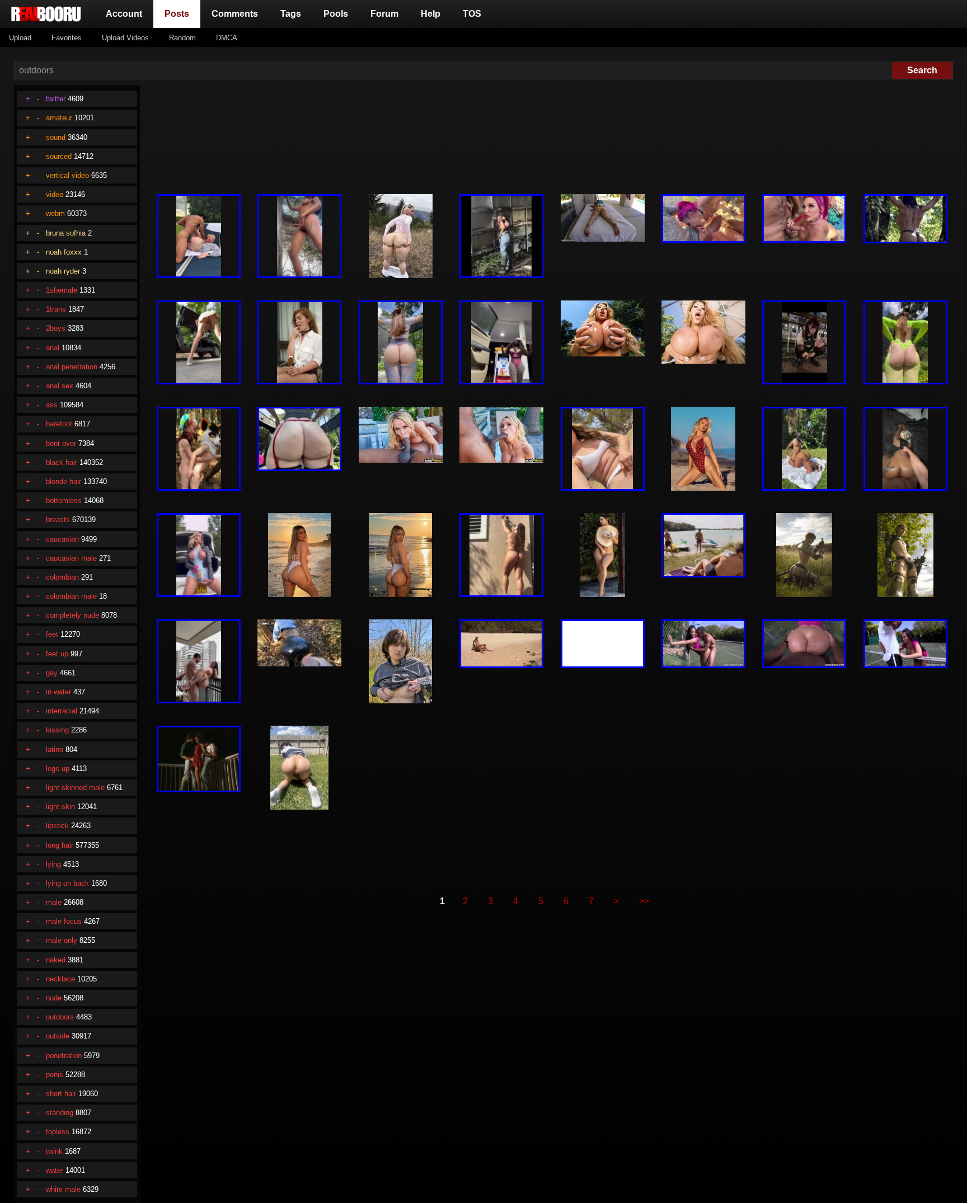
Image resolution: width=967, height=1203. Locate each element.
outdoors (60, 1017)
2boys (55, 328)
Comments (235, 13)
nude (54, 998)
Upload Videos (125, 38)
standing (59, 1112)
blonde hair (63, 481)
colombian (62, 577)
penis (54, 1074)
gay (52, 673)
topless (57, 1131)
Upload (20, 38)
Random (182, 38)
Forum (384, 13)
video (54, 194)
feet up (57, 654)
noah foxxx (64, 252)
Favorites (66, 38)
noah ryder (63, 271)
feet (52, 634)
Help (430, 13)
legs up (57, 768)
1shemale (61, 290)
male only (61, 940)
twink (54, 1151)
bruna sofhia (66, 233)
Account (124, 13)
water (54, 1170)
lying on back (67, 883)
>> (644, 901)
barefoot (59, 424)
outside (57, 1036)
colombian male (71, 596)
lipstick (57, 825)
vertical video (67, 175)
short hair (61, 1093)
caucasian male (71, 558)
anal (52, 348)
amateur (59, 118)
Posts (179, 13)
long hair (59, 845)
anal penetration (71, 367)
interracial (61, 711)
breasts (58, 519)
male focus (64, 921)
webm (55, 213)
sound (55, 137)
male (54, 902)
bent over (61, 443)
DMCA (226, 38)
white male (63, 1189)
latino (54, 749)
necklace (60, 979)
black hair (61, 462)
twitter (55, 99)
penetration (64, 1055)
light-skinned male (75, 787)
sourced (59, 156)
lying (53, 864)
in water (58, 692)
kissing (57, 730)
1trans (56, 309)
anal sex (59, 386)
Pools (335, 13)
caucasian (62, 539)
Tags (290, 13)
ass (52, 405)
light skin (60, 806)
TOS (472, 13)
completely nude (72, 615)
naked (55, 960)
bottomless (64, 500)
